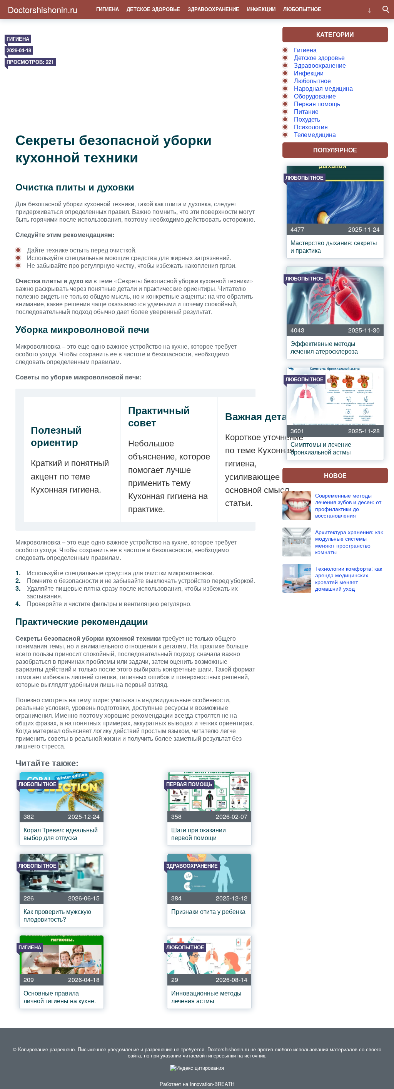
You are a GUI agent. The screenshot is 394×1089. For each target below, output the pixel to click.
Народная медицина (323, 88)
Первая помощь (317, 103)
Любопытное (302, 9)
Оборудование (315, 96)
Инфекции (261, 9)
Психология (311, 126)
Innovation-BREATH (212, 1083)
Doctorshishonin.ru (42, 9)
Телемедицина (315, 134)
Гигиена (107, 9)
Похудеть (307, 119)
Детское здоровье (153, 9)
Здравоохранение (213, 9)
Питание (306, 111)
